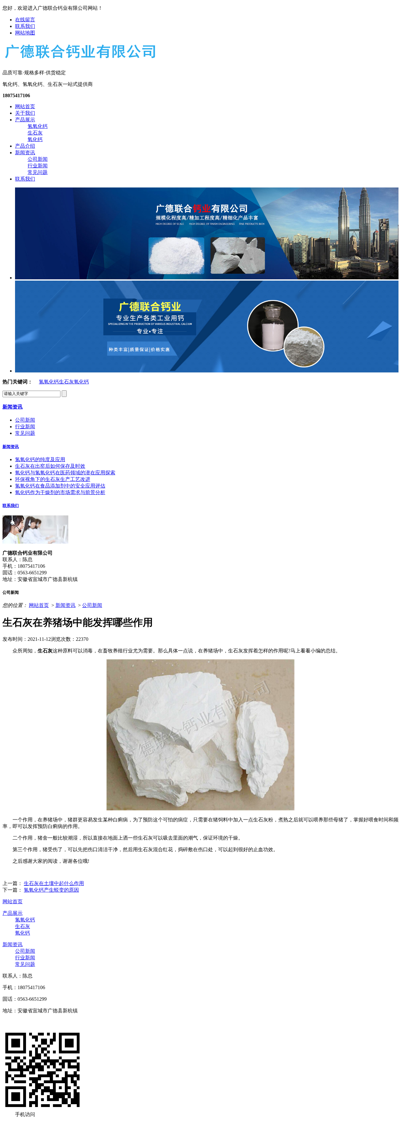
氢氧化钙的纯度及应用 (40, 459)
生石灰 (35, 132)
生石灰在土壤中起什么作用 (54, 883)
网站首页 (25, 106)
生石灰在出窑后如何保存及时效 (50, 466)
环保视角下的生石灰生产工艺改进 (52, 479)
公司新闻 (38, 159)
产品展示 (25, 119)
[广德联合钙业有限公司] (80, 59)
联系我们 (25, 26)
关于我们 (25, 113)
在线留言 (25, 19)
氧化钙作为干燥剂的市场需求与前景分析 (60, 492)
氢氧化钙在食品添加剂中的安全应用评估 (60, 485)
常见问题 (38, 172)
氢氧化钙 (38, 126)
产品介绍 (25, 146)
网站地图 (25, 32)
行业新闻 (38, 165)
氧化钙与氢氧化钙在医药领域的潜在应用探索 (65, 472)
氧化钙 (35, 139)
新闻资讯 (25, 152)
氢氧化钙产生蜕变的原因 (51, 890)
